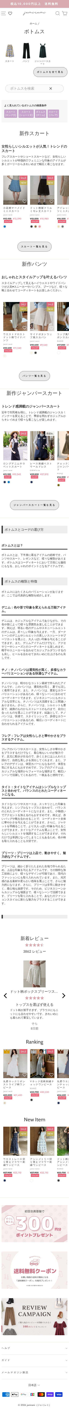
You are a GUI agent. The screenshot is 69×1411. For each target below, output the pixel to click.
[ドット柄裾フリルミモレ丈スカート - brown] (35, 226)
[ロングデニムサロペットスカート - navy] (4, 482)
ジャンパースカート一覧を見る (34, 505)
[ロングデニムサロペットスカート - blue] (8, 482)
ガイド (6, 1360)
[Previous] (6, 995)
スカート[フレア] (53, 113)
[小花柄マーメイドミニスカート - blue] (4, 226)
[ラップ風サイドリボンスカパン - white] (58, 352)
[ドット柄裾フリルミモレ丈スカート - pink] (39, 226)
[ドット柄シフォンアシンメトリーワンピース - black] (58, 1180)
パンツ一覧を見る (35, 376)
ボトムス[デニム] (40, 113)
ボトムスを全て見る (50, 72)
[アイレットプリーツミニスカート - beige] (58, 226)
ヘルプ (6, 1348)
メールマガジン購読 (15, 1372)
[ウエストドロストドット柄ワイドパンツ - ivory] (4, 355)
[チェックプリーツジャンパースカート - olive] (58, 485)
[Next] (63, 995)
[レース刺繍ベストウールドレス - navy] (31, 482)
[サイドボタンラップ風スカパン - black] (35, 352)
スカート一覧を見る (34, 246)
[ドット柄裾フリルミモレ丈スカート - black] (31, 226)
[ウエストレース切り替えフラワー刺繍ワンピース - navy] (4, 1180)
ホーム (33, 23)
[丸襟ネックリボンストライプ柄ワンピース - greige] (4, 1103)
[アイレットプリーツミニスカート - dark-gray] (62, 226)
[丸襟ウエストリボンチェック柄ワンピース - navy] (58, 1103)
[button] (24, 201)
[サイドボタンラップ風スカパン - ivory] (31, 352)
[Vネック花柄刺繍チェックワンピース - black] (31, 1099)
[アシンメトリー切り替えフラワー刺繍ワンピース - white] (31, 1180)
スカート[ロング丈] (10, 113)
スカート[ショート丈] (26, 113)
